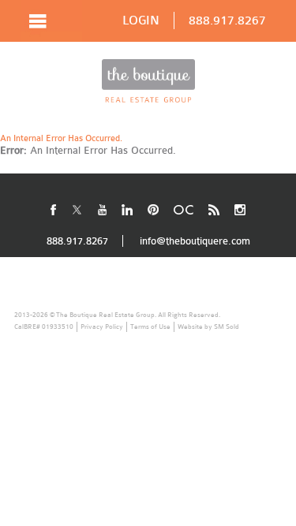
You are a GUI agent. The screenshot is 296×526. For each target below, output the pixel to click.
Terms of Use (150, 326)
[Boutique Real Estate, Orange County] (148, 81)
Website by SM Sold (208, 326)
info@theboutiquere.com (195, 241)
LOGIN (140, 20)
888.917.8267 (227, 20)
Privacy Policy (102, 326)
